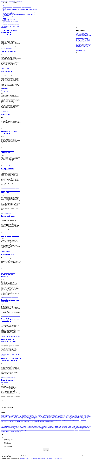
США (77, 33)
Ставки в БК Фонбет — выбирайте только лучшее (15, 421)
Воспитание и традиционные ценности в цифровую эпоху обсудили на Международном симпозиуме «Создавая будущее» (29, 426)
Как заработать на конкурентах (7, 151)
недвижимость (79, 40)
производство (83, 42)
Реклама (6, 1)
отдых (77, 41)
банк (83, 33)
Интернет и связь (15, 21)
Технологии (6, 20)
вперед (6, 399)
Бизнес (4, 8)
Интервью (5, 24)
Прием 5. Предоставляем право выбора (10, 320)
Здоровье (5, 16)
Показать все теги (80, 50)
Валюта (5, 12)
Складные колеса (4, 409)
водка (81, 34)
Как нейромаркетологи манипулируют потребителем (9, 32)
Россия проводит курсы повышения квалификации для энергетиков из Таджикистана (62, 428)
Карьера (20, 14)
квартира (88, 36)
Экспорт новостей (41, 458)
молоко (88, 39)
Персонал (33, 14)
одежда (88, 40)
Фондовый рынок (20, 12)
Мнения (5, 22)
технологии (85, 46)
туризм (78, 47)
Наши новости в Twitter (51, 458)
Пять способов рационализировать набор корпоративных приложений (44, 430)
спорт (86, 45)
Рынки (9, 9)
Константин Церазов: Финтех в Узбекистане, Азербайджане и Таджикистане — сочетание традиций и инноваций (27, 415)
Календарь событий (26, 7)
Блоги (9, 24)
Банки (8, 12)
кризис (86, 38)
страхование (79, 46)
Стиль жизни (6, 15)
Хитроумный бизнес (8, 216)
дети (88, 34)
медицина (84, 39)
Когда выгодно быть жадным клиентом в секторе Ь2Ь (8, 274)
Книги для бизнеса (26, 14)
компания (78, 38)
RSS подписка (19, 1)
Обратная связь (11, 1)
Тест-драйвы (12, 19)
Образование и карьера (8, 13)
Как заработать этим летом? (66, 430)
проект (77, 42)
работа (84, 44)
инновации (79, 36)
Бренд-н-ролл (5, 114)
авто (81, 33)
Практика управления (8, 14)
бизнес (86, 33)
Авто (4, 18)
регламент (88, 44)
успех (81, 47)
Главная (2, 1)
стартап (89, 45)
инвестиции (88, 35)
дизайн (78, 35)
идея (83, 35)
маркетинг (78, 39)
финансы (85, 47)
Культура (10, 16)
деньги (85, 34)
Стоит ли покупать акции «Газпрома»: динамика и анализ (40, 421)
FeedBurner (59, 458)
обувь (85, 40)
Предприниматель (33, 9)
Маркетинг (14, 9)
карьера (84, 36)
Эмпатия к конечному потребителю (9, 132)
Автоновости (6, 19)
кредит (82, 38)
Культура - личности (16, 431)
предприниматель (84, 41)
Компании (5, 9)
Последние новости (7, 7)
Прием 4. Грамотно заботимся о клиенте (8, 340)
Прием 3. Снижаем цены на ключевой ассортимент (11, 359)
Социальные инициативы (23, 9)
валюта (78, 34)
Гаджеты (8, 21)
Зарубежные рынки (37, 12)
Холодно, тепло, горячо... (10, 236)
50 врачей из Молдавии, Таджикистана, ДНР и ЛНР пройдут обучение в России (61, 427)
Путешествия (15, 16)
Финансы (5, 10)
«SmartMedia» (22, 458)
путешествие (79, 44)
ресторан (78, 45)
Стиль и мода (21, 16)
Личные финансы (29, 12)
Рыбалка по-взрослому (9, 51)
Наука (4, 21)
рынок (82, 45)
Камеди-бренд (6, 91)
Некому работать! (7, 169)
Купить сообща (6, 71)
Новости (5, 5)
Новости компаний (17, 7)
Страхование (13, 12)
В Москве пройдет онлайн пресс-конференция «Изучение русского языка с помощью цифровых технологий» (51, 417)
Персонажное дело (7, 254)
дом (81, 35)
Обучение (16, 14)
